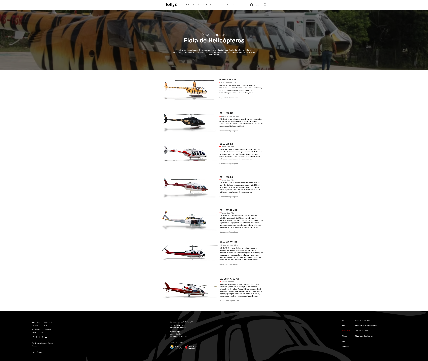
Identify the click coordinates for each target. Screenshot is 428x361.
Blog (343, 341)
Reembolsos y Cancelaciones (361, 325)
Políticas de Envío (361, 331)
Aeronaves (346, 331)
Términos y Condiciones (361, 336)
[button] (265, 4)
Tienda (344, 336)
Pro (343, 325)
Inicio (344, 320)
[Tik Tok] (39, 337)
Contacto (345, 346)
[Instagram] (36, 337)
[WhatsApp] (42, 337)
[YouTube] (45, 337)
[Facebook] (33, 337)
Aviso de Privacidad (361, 320)
